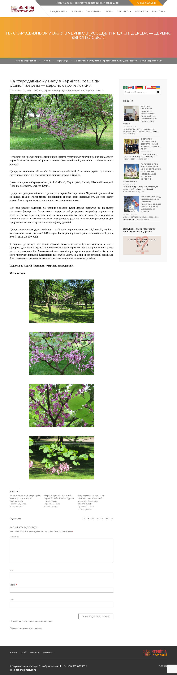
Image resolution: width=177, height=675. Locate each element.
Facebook (163, 666)
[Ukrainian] (158, 87)
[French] (134, 87)
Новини (109, 11)
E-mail (13, 585)
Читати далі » (129, 133)
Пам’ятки (76, 11)
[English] (130, 87)
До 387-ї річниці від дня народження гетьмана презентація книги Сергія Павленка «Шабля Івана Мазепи (151, 204)
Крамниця (34, 652)
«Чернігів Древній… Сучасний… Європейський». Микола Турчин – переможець (59, 498)
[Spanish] (153, 87)
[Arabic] (125, 87)
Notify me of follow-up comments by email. (32, 621)
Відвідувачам (57, 11)
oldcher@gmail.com (24, 669)
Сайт (12, 599)
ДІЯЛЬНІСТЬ (124, 11)
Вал (40, 90)
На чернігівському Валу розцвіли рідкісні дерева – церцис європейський (25, 498)
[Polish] (149, 87)
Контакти (47, 652)
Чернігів (90, 90)
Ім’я (12, 570)
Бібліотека (158, 11)
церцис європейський (73, 90)
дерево (47, 90)
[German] (139, 87)
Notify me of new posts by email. (27, 628)
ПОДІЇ (23, 652)
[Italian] (144, 87)
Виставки (141, 11)
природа (56, 90)
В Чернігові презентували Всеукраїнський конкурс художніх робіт (151, 144)
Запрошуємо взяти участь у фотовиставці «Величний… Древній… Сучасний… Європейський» (91, 499)
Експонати (93, 11)
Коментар (14, 537)
